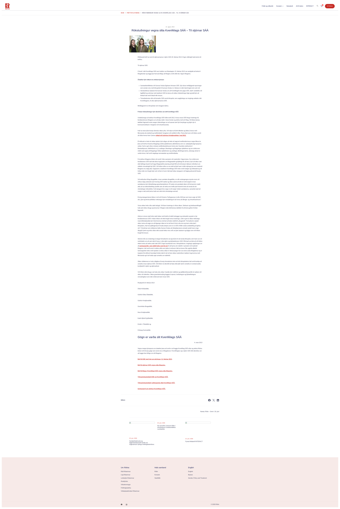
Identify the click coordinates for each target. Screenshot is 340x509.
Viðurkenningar (126, 484)
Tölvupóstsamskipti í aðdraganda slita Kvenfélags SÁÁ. (156, 383)
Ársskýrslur (124, 481)
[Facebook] (209, 400)
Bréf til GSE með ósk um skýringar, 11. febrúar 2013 (155, 359)
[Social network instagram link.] (126, 504)
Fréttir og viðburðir (267, 6)
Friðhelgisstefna (126, 488)
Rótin (156, 471)
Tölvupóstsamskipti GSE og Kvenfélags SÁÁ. (153, 377)
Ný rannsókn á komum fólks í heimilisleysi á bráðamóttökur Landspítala (166, 427)
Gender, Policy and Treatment (197, 478)
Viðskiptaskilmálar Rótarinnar (130, 491)
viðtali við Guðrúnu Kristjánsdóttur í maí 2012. (171, 135)
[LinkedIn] (218, 400)
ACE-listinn (299, 6)
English (190, 471)
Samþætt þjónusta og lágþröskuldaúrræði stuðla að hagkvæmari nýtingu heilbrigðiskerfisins (141, 442)
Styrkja (330, 6)
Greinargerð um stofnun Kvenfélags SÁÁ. (152, 389)
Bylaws (190, 475)
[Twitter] (213, 400)
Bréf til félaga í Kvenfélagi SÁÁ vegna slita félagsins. (155, 371)
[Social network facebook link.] (121, 504)
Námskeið (290, 6)
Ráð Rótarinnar (126, 471)
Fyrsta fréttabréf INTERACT (194, 441)
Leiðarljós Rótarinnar (127, 478)
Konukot (279, 6)
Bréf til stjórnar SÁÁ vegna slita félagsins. (151, 365)
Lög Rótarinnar (125, 475)
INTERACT (310, 6)
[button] (317, 6)
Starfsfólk (157, 478)
